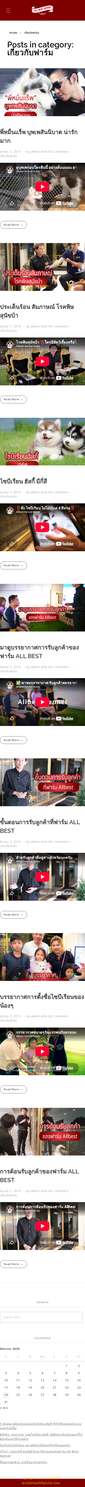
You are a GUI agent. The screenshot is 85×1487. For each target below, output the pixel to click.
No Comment (58, 152)
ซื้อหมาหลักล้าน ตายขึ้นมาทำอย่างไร (23, 1462)
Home (13, 33)
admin (36, 152)
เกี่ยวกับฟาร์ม (8, 156)
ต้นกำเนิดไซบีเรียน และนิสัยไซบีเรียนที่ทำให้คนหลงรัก (35, 1445)
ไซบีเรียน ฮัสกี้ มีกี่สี (23, 481)
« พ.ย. (4, 1408)
